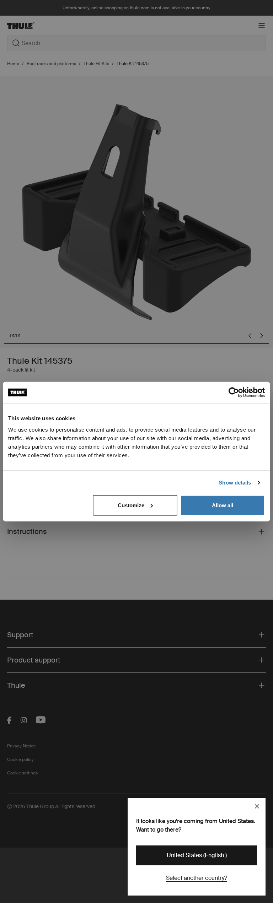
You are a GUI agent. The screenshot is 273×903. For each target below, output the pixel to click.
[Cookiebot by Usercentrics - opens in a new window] (234, 392)
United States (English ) (197, 855)
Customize (131, 505)
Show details (235, 483)
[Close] (257, 806)
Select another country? (196, 878)
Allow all (222, 505)
